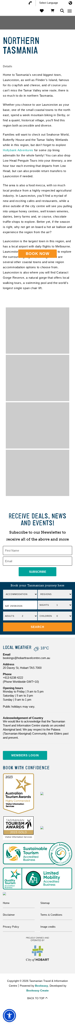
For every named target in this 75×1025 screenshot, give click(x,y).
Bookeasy (41, 985)
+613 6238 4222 (13, 677)
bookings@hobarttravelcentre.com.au (26, 658)
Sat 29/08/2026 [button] (13, 606)
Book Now (37, 253)
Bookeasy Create (37, 990)
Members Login (25, 755)
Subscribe (37, 571)
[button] (37, 627)
